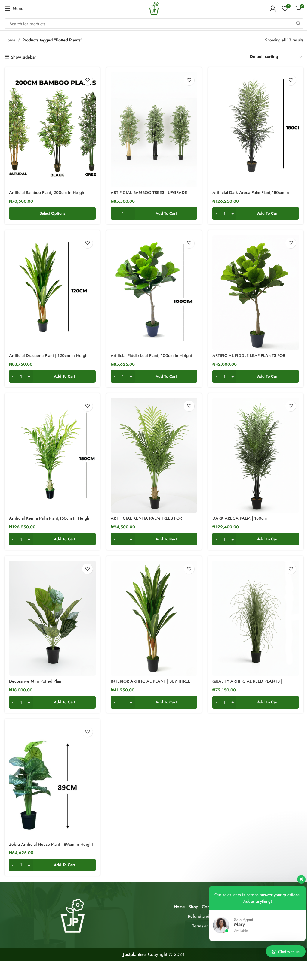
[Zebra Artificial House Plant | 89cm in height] (52, 781)
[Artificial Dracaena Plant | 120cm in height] (52, 292)
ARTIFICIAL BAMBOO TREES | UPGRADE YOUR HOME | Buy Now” (149, 195)
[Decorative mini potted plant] (52, 618)
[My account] (273, 8)
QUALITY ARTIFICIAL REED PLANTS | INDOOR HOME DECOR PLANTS (247, 684)
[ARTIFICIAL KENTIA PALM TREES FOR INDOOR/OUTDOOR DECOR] (154, 455)
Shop (193, 907)
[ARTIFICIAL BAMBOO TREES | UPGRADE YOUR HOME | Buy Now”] (154, 129)
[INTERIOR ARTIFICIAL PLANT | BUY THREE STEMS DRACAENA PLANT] (154, 618)
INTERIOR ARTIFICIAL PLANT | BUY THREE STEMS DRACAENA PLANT (150, 684)
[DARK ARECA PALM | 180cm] (255, 455)
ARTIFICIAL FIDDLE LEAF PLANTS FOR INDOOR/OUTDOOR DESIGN (248, 358)
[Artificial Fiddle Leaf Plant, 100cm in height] (154, 292)
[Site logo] (154, 8)
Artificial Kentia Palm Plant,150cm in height (50, 518)
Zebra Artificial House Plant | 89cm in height (51, 844)
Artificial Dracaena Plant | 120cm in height (49, 355)
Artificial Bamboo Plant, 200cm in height (47, 192)
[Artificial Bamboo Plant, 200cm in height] (52, 129)
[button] (154, 213)
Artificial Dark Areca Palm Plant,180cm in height (250, 195)
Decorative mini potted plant (36, 681)
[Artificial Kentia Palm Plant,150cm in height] (52, 455)
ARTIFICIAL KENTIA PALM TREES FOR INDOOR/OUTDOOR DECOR (146, 521)
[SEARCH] (298, 23)
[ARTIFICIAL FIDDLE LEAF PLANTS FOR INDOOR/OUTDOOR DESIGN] (255, 292)
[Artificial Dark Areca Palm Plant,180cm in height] (255, 129)
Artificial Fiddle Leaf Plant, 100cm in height (151, 355)
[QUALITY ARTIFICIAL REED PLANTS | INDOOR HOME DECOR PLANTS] (255, 618)
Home (10, 40)
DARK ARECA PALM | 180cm (239, 518)
